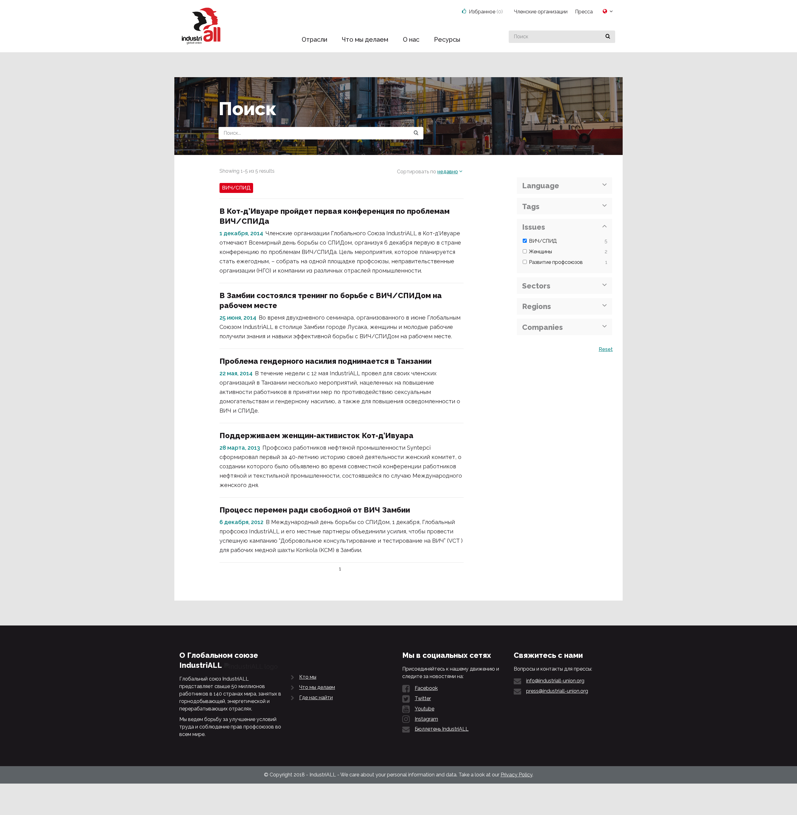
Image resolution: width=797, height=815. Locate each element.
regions (536, 306)
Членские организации (541, 12)
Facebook (426, 688)
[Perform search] (608, 36)
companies (542, 327)
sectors (536, 285)
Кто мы (307, 677)
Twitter (423, 698)
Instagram (426, 719)
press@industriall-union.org (557, 691)
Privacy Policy (516, 775)
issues (533, 227)
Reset (606, 349)
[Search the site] (416, 133)
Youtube (424, 709)
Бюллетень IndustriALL (442, 729)
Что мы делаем (317, 687)
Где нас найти (316, 697)
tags (531, 206)
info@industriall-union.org (555, 681)
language (540, 185)
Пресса (584, 12)
